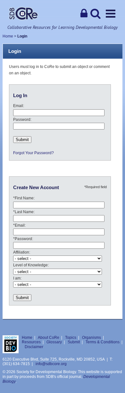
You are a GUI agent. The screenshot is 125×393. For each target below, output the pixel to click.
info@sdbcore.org (51, 364)
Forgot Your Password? (33, 153)
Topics (70, 337)
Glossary (54, 342)
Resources (31, 342)
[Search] (95, 13)
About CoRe (48, 337)
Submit (74, 342)
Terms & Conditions (103, 342)
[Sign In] (84, 13)
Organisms (91, 337)
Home (8, 36)
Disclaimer (34, 347)
